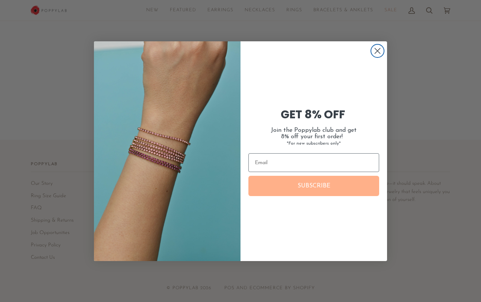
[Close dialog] (377, 50)
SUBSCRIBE (314, 186)
